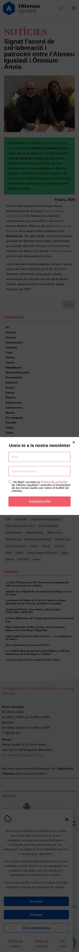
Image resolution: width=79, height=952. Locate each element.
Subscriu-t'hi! (39, 501)
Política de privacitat (54, 482)
